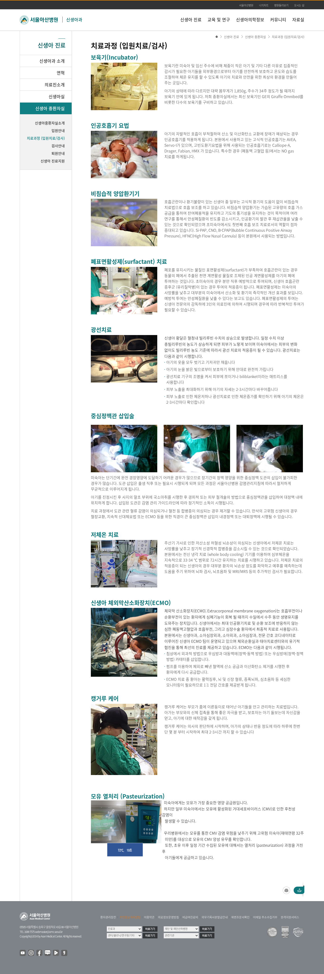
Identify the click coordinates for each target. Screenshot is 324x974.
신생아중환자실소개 (50, 123)
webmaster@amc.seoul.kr (48, 932)
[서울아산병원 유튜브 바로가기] (23, 953)
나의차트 (263, 5)
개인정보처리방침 (130, 917)
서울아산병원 (246, 5)
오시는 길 (299, 5)
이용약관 (149, 917)
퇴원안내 (58, 153)
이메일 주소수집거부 (265, 917)
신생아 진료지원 (53, 161)
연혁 (61, 73)
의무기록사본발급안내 (215, 917)
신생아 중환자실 (255, 36)
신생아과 (74, 19)
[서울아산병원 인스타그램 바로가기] (31, 953)
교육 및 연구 (219, 19)
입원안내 (58, 130)
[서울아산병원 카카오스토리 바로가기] (64, 953)
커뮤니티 (278, 19)
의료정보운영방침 (168, 917)
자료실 (298, 19)
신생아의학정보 (250, 19)
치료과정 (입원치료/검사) (288, 36)
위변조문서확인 (240, 917)
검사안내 (58, 145)
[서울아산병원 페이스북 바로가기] (39, 953)
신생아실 (57, 96)
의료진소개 (55, 84)
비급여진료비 (190, 917)
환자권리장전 (108, 917)
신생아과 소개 (52, 61)
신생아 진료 (191, 19)
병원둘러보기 (281, 5)
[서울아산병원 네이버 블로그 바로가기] (48, 953)
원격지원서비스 (290, 917)
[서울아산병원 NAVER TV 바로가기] (56, 953)
